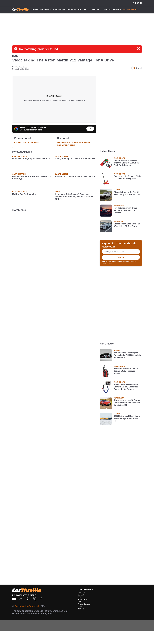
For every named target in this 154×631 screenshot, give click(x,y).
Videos (71, 9)
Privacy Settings (84, 604)
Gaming (83, 9)
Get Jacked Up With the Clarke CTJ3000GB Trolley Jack (127, 177)
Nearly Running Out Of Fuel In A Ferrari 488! (75, 159)
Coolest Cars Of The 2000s (26, 143)
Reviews (45, 9)
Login (80, 606)
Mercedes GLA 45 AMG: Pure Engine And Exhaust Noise (73, 144)
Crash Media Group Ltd (27, 606)
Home (15, 56)
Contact (81, 595)
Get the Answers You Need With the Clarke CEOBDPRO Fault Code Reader (126, 162)
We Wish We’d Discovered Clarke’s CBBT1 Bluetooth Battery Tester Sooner (126, 386)
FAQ (79, 597)
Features (59, 9)
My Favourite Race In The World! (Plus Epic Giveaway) (32, 177)
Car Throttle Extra (19, 67)
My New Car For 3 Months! (24, 194)
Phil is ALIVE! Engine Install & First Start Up (75, 176)
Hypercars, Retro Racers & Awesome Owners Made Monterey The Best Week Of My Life (74, 196)
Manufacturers (100, 9)
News (34, 9)
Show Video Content (54, 96)
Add (90, 129)
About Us (81, 592)
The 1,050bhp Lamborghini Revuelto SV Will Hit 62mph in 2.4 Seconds (127, 355)
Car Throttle (19, 156)
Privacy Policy (107, 263)
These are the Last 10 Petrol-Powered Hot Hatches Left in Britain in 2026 (127, 402)
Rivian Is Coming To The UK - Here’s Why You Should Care (127, 193)
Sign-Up (81, 608)
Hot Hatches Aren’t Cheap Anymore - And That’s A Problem (126, 210)
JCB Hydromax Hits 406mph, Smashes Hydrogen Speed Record (127, 418)
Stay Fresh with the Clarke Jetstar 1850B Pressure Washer (126, 371)
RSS (79, 602)
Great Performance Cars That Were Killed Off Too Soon (127, 225)
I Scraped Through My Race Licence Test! (31, 159)
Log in (138, 3)
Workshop (130, 9)
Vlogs (58, 192)
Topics (117, 9)
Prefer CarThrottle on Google (33, 127)
